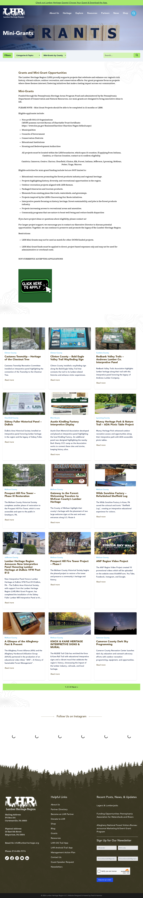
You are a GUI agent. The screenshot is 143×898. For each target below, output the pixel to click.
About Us (55, 804)
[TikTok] (7, 858)
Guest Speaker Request (62, 862)
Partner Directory (59, 809)
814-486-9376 (19, 851)
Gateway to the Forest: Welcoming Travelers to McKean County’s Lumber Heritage (65, 497)
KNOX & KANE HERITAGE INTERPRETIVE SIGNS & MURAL (66, 644)
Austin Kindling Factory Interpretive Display (64, 423)
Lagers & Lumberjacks (107, 805)
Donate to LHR (58, 819)
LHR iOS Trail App (59, 843)
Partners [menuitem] (105, 13)
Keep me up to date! (104, 880)
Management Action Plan (63, 852)
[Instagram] (17, 858)
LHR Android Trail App (62, 847)
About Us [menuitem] (54, 13)
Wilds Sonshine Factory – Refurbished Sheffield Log (111, 495)
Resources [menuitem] (92, 13)
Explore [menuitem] (79, 13)
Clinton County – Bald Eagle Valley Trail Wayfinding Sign (67, 358)
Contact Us (56, 857)
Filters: (7, 55)
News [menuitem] (116, 13)
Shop (53, 823)
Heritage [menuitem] (67, 13)
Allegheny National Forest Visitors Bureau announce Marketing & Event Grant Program (117, 828)
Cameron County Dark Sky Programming (112, 643)
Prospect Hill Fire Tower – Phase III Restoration (20, 495)
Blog (53, 828)
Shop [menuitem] (125, 13)
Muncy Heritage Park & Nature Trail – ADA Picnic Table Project (115, 423)
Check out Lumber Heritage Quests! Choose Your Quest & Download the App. (71, 2)
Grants (54, 833)
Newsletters (56, 867)
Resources (56, 838)
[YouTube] (22, 858)
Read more (9, 380)
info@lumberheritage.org (27, 843)
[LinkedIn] (27, 858)
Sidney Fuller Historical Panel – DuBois (23, 423)
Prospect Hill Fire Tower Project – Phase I (69, 563)
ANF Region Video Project (112, 561)
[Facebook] (12, 858)
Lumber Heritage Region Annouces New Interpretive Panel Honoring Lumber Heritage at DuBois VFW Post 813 (22, 567)
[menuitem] (134, 13)
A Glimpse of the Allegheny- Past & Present (22, 643)
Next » (75, 687)
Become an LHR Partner (62, 814)
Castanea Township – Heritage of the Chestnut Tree (23, 358)
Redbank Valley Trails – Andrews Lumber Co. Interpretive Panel (110, 359)
